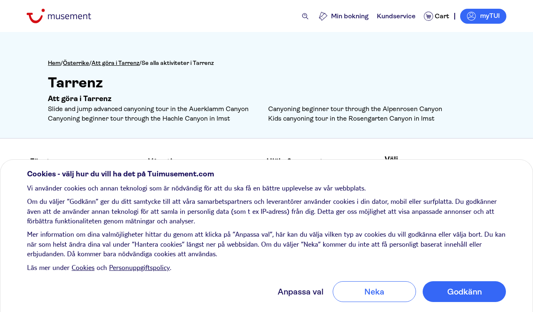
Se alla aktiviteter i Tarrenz (178, 62)
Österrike (76, 62)
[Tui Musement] (65, 16)
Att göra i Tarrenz (115, 62)
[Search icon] (305, 16)
